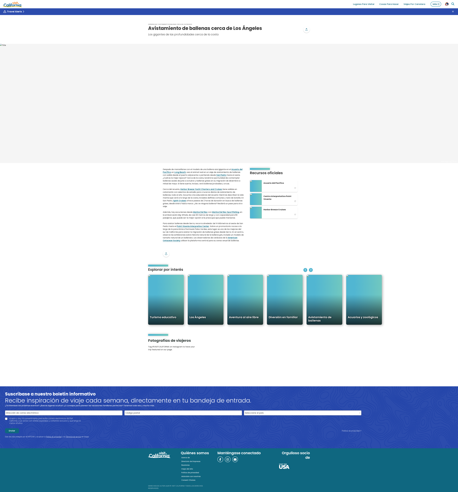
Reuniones (185, 465)
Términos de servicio (73, 437)
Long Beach (180, 172)
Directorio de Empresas (190, 461)
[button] (306, 29)
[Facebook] (220, 459)
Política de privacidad (351, 431)
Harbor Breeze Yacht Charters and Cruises (201, 189)
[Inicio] (12, 4)
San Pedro (221, 175)
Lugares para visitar (364, 4)
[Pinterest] (303, 345)
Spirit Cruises (179, 200)
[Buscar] (453, 4)
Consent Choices (188, 480)
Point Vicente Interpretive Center (193, 226)
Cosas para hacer (389, 4)
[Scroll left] (305, 270)
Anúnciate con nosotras (191, 476)
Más (435, 4)
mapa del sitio (187, 469)
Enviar (12, 430)
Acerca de (185, 457)
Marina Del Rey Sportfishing (225, 212)
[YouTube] (306, 345)
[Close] (454, 11)
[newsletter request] (235, 459)
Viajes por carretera (414, 4)
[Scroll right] (311, 270)
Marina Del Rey (200, 212)
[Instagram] (299, 345)
